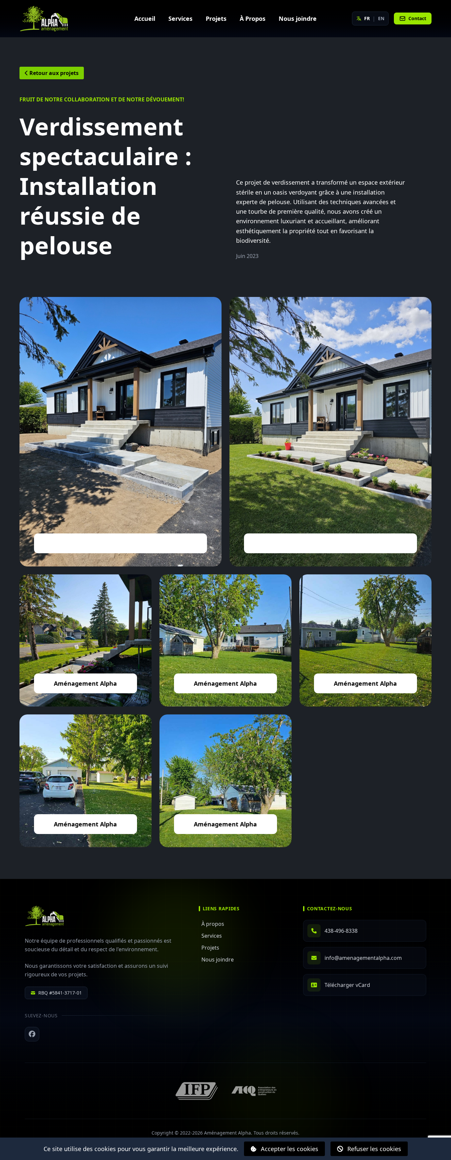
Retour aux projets (53, 73)
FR (367, 18)
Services (211, 935)
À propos (212, 923)
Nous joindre (217, 959)
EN (381, 18)
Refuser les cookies (373, 1149)
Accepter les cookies (288, 1149)
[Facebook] (32, 1034)
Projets (210, 947)
